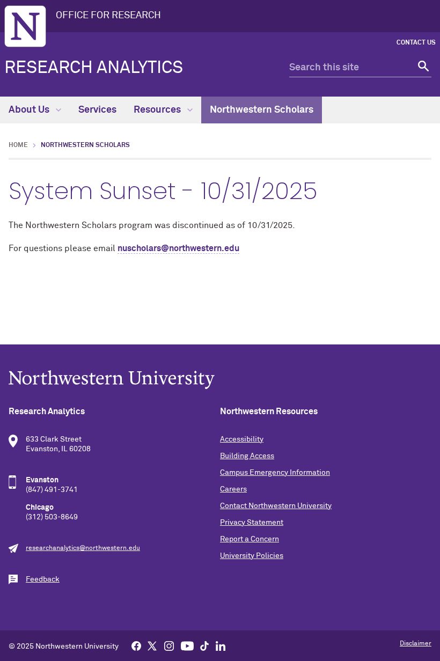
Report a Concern (249, 539)
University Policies (251, 556)
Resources (158, 110)
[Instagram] (169, 645)
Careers (233, 489)
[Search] (422, 67)
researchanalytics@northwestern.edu (83, 548)
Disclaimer (415, 644)
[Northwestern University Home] (25, 26)
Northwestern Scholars (261, 110)
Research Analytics (93, 68)
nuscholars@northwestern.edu (178, 248)
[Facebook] (136, 645)
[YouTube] (187, 645)
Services (97, 110)
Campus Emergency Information (275, 472)
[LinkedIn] (220, 645)
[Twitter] (152, 645)
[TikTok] (204, 645)
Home (18, 145)
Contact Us (416, 43)
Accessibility (241, 439)
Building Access (247, 456)
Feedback (43, 579)
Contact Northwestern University (276, 506)
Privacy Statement (251, 522)
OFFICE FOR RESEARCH (108, 15)
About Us (30, 110)
